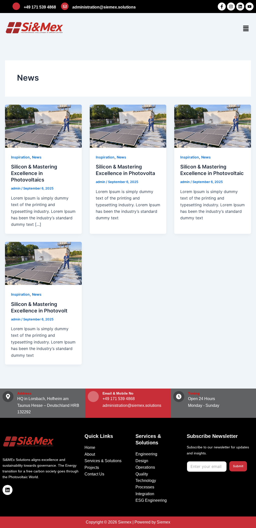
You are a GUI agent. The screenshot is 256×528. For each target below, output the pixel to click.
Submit (238, 466)
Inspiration (20, 157)
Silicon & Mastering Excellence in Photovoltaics (34, 173)
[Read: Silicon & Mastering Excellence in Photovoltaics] (43, 125)
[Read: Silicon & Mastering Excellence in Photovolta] (128, 125)
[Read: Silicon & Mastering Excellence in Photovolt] (43, 262)
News (37, 157)
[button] (246, 28)
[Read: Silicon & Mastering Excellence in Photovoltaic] (212, 125)
